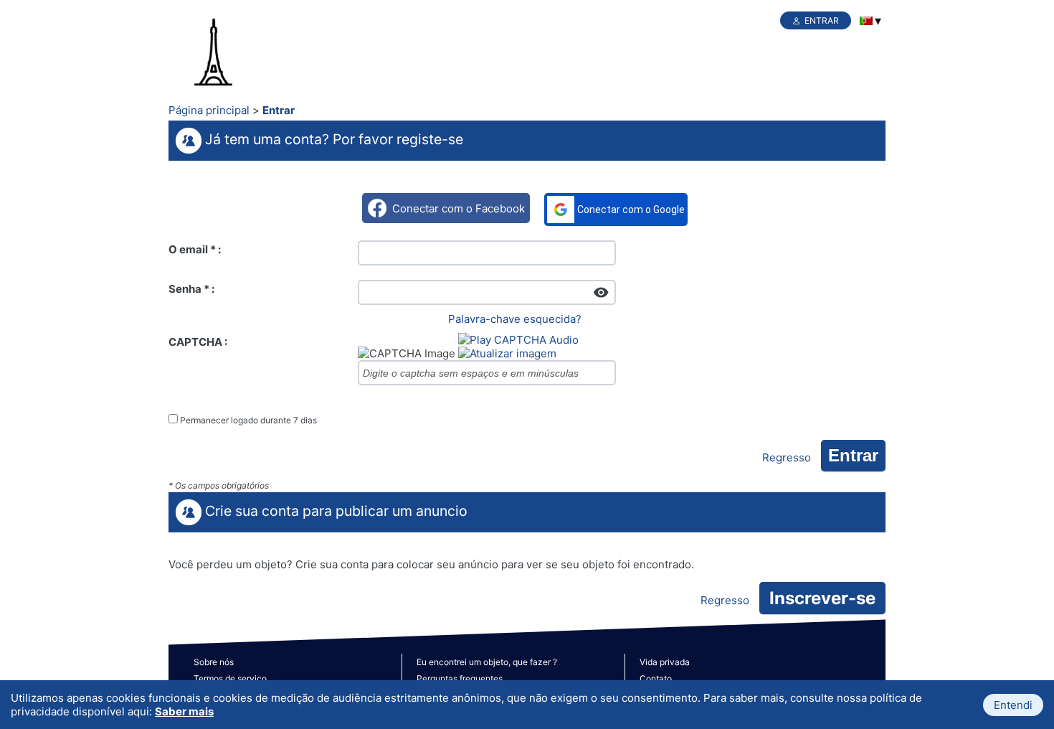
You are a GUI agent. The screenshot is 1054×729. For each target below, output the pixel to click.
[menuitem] (866, 21)
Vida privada (665, 662)
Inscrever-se (822, 598)
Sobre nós (214, 662)
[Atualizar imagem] (507, 353)
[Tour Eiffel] (240, 53)
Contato (656, 678)
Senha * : (191, 289)
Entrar (821, 20)
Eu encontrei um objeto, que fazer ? (487, 662)
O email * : (194, 249)
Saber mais (184, 711)
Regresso (786, 457)
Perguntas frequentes (460, 678)
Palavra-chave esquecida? (514, 319)
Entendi (1013, 705)
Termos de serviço (230, 678)
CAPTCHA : (197, 342)
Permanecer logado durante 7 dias (248, 420)
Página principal (209, 110)
